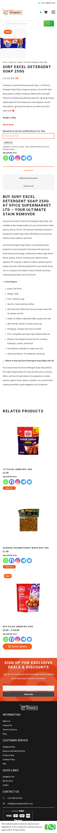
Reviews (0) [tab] (28, 186)
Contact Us (7, 725)
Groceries (12, 62)
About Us (6, 721)
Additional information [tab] (28, 178)
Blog (5, 734)
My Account (8, 781)
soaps (20, 62)
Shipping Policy (9, 747)
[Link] (12, 12)
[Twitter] (29, 158)
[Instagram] (17, 158)
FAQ (4, 764)
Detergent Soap (35, 147)
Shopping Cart (8, 777)
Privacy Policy (8, 755)
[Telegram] (23, 158)
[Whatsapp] (5, 158)
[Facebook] (11, 158)
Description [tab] (28, 170)
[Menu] (53, 12)
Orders (6, 785)
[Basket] (45, 12)
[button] (53, 32)
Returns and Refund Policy (14, 751)
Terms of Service (10, 730)
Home (5, 62)
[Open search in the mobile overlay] (28, 23)
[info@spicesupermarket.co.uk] (5, 804)
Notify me (8, 143)
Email (5, 684)
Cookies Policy (9, 760)
